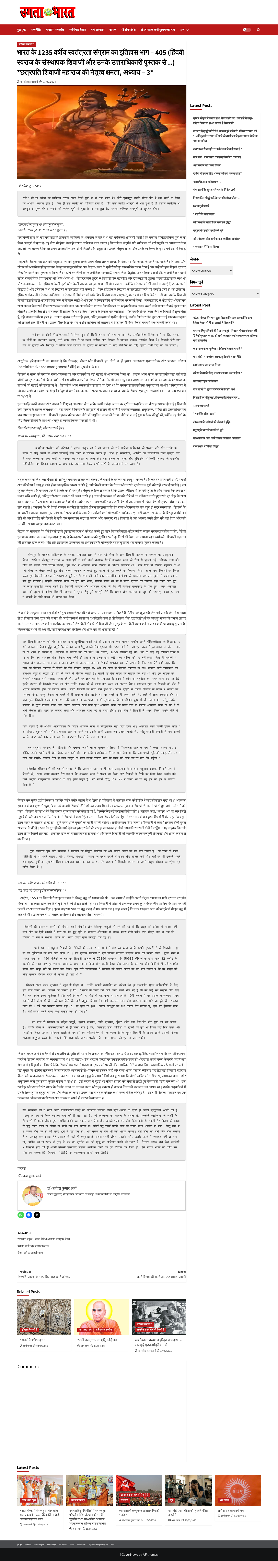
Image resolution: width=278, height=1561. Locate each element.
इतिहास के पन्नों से (26, 44)
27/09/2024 (49, 81)
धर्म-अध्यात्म (97, 29)
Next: (161, 1274)
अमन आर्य (27, 1524)
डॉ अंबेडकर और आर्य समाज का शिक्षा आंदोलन (217, 238)
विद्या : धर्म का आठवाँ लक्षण (30, 1253)
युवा (171, 1500)
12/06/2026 (150, 1520)
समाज (112, 29)
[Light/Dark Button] (247, 30)
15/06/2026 (91, 1529)
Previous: (44, 1274)
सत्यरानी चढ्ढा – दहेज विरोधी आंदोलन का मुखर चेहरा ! (44, 1239)
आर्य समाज (224, 1500)
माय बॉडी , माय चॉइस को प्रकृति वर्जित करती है (217, 157)
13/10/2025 (99, 1346)
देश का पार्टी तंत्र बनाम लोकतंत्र (33, 1246)
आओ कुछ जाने (85, 1329)
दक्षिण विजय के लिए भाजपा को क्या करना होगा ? (217, 173)
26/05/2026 (190, 1520)
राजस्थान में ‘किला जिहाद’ (206, 246)
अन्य (182, 29)
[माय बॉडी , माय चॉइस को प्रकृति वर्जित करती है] (188, 1490)
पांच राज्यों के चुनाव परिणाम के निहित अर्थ (214, 189)
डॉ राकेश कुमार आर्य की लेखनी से (150, 1329)
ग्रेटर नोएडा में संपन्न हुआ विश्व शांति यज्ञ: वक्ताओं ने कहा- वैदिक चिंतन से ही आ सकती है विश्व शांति (223, 120)
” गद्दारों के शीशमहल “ (32, 1340)
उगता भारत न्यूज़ (29, 1500)
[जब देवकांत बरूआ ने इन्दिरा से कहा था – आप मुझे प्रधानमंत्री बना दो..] (159, 1317)
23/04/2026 (42, 1346)
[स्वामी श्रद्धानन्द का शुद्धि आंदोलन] (101, 1317)
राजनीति (36, 29)
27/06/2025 (166, 1351)
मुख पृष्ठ (21, 29)
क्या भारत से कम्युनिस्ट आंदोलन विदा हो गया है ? (217, 149)
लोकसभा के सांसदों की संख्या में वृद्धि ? (212, 222)
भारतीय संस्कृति (55, 29)
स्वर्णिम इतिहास (77, 29)
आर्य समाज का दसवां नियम (207, 165)
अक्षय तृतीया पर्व (201, 206)
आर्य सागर (27, 1346)
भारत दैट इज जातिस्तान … (207, 181)
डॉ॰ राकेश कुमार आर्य (29, 81)
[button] (258, 30)
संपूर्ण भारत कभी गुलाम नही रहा (158, 29)
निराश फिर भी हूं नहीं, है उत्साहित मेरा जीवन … (216, 198)
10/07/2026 (42, 1524)
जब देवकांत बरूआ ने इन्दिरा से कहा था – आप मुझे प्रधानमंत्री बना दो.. (158, 1343)
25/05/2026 (240, 1516)
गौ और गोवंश (128, 29)
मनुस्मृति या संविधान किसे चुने (208, 230)
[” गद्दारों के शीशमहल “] (44, 1317)
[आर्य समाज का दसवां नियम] (238, 1490)
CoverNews (129, 1554)
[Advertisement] (225, 70)
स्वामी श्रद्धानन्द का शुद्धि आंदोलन (97, 1340)
